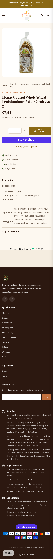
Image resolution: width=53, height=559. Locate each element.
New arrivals (7, 322)
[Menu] (10, 15)
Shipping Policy (8, 327)
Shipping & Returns (11, 231)
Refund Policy (7, 332)
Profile (5, 376)
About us (5, 313)
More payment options (26, 146)
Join (46, 397)
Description (7, 180)
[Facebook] (5, 299)
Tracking (5, 342)
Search (5, 318)
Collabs (5, 347)
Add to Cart (41, 130)
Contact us (6, 357)
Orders (5, 371)
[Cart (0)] (48, 15)
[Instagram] (12, 299)
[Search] (42, 15)
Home (4, 85)
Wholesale (6, 352)
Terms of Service (9, 337)
